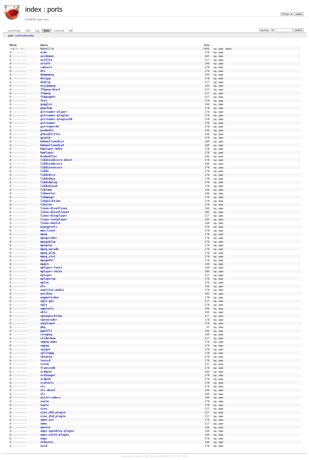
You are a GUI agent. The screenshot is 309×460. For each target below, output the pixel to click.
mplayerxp (47, 278)
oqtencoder (48, 319)
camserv (46, 67)
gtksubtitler (50, 134)
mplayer (46, 275)
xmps (43, 438)
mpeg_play (47, 252)
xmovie (45, 427)
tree (46, 30)
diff (71, 30)
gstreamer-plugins (54, 115)
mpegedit (47, 260)
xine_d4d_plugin (53, 412)
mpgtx (44, 264)
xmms (43, 423)
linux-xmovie (50, 223)
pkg (42, 327)
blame (229, 49)
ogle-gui (47, 301)
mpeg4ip (46, 245)
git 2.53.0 (150, 456)
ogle (43, 304)
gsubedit (47, 130)
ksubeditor (48, 156)
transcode (47, 367)
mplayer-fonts (51, 267)
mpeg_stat (47, 256)
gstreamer (47, 122)
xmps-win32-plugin (54, 434)
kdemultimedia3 (52, 141)
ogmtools (47, 308)
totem (44, 364)
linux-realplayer (53, 219)
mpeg (43, 234)
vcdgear (46, 371)
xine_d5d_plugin (53, 416)
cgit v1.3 (140, 456)
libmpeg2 (47, 197)
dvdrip (45, 82)
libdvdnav (47, 178)
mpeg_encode (49, 249)
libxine (46, 204)
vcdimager (47, 375)
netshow (46, 293)
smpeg (44, 345)
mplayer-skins (51, 271)
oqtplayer (47, 323)
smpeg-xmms (48, 341)
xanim (44, 401)
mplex (44, 282)
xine (43, 408)
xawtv (44, 405)
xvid (43, 445)
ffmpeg (45, 93)
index (33, 9)
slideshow (47, 338)
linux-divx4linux (53, 208)
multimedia (27, 35)
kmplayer (47, 152)
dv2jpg (45, 78)
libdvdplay (48, 182)
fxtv (43, 100)
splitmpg (47, 352)
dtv (42, 71)
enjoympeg (47, 85)
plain (221, 49)
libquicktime (50, 200)
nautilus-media (52, 289)
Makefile (47, 48)
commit (59, 30)
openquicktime (51, 315)
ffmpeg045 (47, 96)
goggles (46, 104)
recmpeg (46, 334)
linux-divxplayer (53, 215)
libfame (46, 189)
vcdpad (45, 379)
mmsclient (47, 230)
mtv (42, 286)
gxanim (45, 137)
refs (28, 30)
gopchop (46, 108)
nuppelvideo (49, 297)
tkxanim (46, 356)
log (37, 30)
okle (43, 312)
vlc (42, 393)
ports (55, 9)
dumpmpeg (47, 74)
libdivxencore (51, 167)
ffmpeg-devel (50, 89)
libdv (44, 171)
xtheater (47, 442)
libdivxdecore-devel (56, 159)
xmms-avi (47, 419)
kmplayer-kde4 (51, 148)
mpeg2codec (48, 237)
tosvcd (45, 360)
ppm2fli (46, 330)
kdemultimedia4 (52, 145)
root (17, 35)
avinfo (45, 63)
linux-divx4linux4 (54, 212)
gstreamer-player (53, 111)
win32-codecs (50, 397)
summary (14, 30)
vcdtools (47, 382)
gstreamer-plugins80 (56, 119)
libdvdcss (47, 174)
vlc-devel (47, 390)
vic (42, 386)
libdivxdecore (51, 163)
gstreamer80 (49, 126)
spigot (45, 349)
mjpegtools (48, 226)
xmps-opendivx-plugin (57, 430)
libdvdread (48, 186)
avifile (46, 59)
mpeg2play (47, 241)
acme (43, 52)
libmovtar (47, 193)
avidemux (47, 56)
